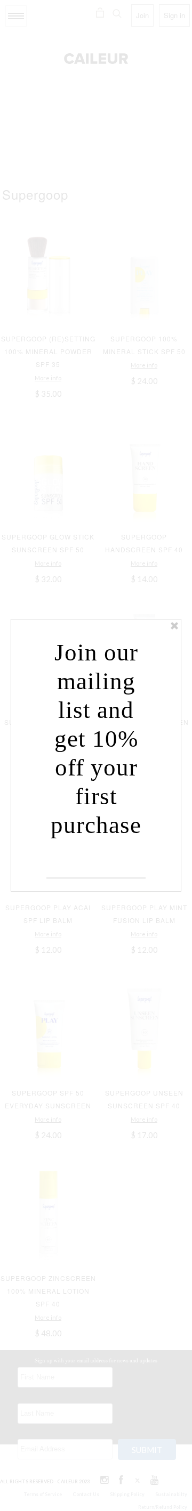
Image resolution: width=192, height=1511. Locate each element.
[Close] (174, 625)
